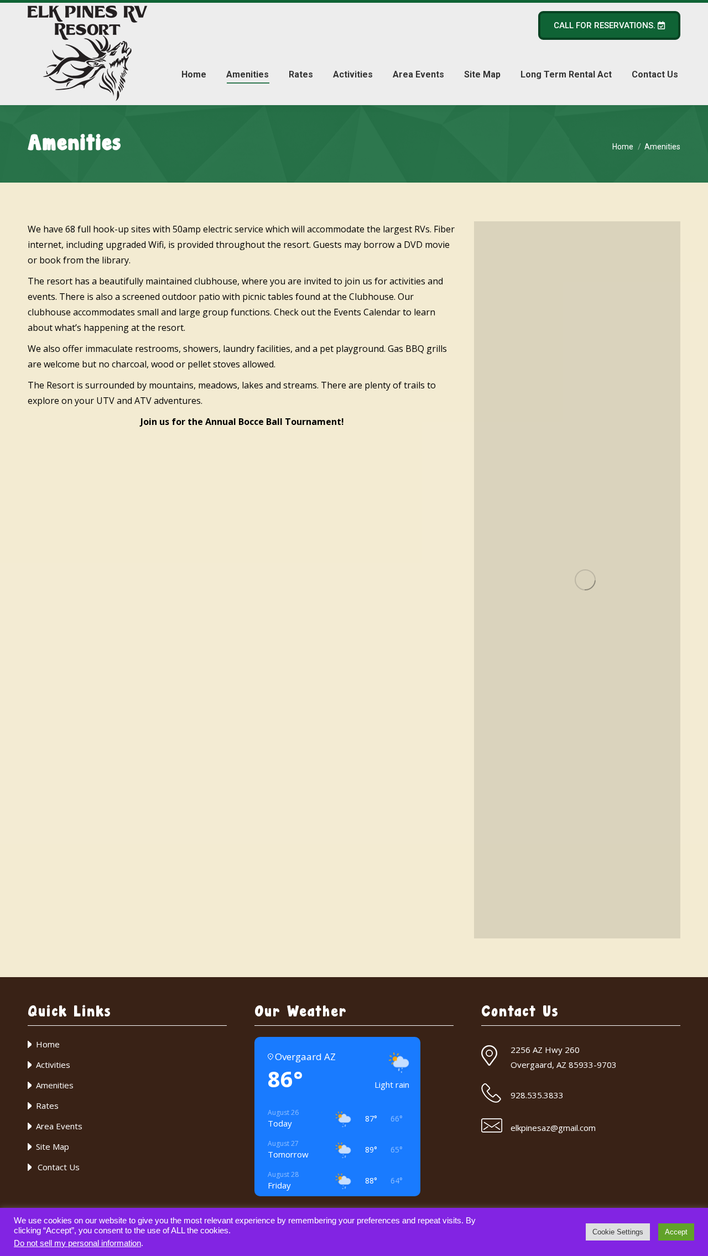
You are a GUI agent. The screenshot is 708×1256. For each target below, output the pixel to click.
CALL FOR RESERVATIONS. (606, 25)
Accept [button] (676, 1232)
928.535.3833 (537, 1095)
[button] (478, 943)
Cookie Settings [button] (617, 1232)
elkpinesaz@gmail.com (553, 1127)
